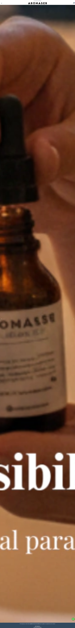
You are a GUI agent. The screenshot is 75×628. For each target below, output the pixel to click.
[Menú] (1, 3)
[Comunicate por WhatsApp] (73, 619)
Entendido (37, 626)
